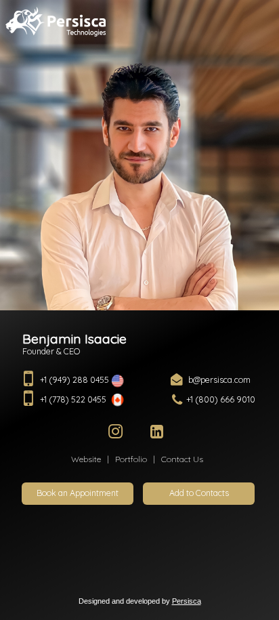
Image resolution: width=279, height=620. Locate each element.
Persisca (186, 601)
